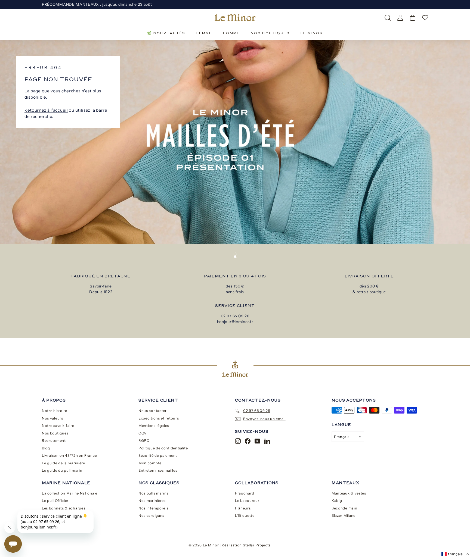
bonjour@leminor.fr (235, 321)
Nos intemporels (153, 508)
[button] (455, 554)
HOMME (231, 33)
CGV (142, 433)
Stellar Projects (257, 545)
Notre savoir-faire (58, 425)
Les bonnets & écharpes (63, 508)
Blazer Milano (344, 515)
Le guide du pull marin (62, 470)
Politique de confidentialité (163, 448)
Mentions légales (153, 425)
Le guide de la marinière (63, 463)
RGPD (144, 440)
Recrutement (54, 440)
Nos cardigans (151, 515)
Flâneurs (243, 508)
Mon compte (150, 463)
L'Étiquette (245, 515)
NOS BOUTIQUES (270, 33)
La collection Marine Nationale (69, 493)
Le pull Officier (55, 500)
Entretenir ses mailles (157, 470)
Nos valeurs (52, 418)
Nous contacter (152, 410)
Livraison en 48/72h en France (69, 455)
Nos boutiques (55, 433)
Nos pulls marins (153, 493)
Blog (46, 448)
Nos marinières (152, 500)
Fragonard (244, 493)
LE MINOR (312, 33)
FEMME (204, 33)
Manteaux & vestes (349, 493)
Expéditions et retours (158, 418)
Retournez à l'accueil (46, 110)
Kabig (337, 500)
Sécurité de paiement (157, 455)
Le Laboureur (247, 500)
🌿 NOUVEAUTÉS (166, 33)
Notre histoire (54, 410)
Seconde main (344, 508)
